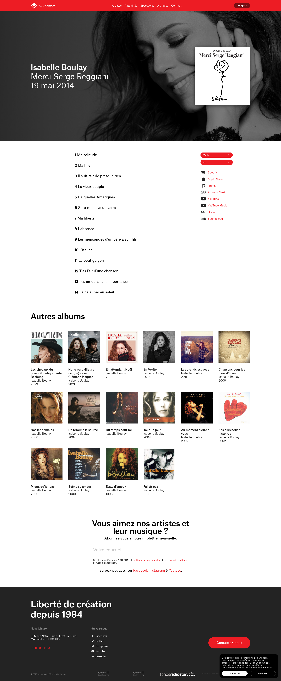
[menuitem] (43, 5)
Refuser (263, 673)
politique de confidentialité (147, 560)
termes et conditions (177, 560)
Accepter (234, 673)
